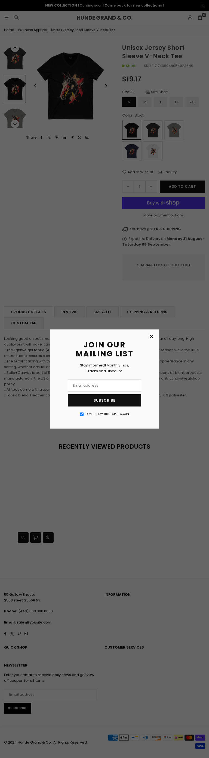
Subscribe (104, 400)
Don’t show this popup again (107, 414)
